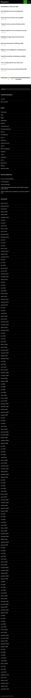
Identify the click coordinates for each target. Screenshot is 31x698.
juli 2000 (3, 649)
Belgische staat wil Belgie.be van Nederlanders (13, 49)
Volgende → (19, 79)
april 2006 (3, 454)
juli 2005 (3, 480)
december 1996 (5, 683)
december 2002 (5, 567)
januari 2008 (4, 401)
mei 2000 (3, 655)
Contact (3, 99)
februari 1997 (4, 680)
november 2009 (5, 353)
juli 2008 (3, 384)
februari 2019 (4, 203)
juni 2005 (3, 482)
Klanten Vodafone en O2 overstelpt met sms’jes (14, 30)
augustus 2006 (4, 443)
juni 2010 (3, 336)
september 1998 (5, 674)
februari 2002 (4, 595)
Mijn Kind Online (5, 143)
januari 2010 (4, 347)
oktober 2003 (4, 539)
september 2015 (5, 217)
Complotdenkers (5, 181)
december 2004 (5, 499)
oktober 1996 (4, 686)
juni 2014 (3, 242)
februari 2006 (4, 460)
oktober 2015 (4, 214)
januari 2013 (4, 271)
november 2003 (5, 536)
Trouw (2, 154)
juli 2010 (3, 333)
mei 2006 (3, 451)
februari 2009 (4, 369)
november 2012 (5, 276)
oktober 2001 (4, 607)
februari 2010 (4, 344)
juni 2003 (3, 550)
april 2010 (3, 341)
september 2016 (5, 206)
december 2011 (5, 299)
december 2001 (5, 601)
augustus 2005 (4, 477)
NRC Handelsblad (5, 148)
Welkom (3, 165)
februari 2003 (4, 562)
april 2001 (3, 624)
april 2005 (3, 488)
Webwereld (4, 163)
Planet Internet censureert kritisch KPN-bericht (14, 69)
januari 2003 (4, 564)
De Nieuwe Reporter (6, 129)
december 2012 (5, 273)
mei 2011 (3, 310)
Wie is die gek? (4, 101)
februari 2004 (4, 528)
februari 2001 (4, 629)
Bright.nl (3, 123)
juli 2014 (3, 240)
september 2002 (5, 576)
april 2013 (3, 265)
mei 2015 (3, 223)
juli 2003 (3, 547)
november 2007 (5, 406)
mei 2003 (3, 553)
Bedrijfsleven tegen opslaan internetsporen (12, 37)
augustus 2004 (4, 511)
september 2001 (5, 610)
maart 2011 (4, 313)
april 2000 (3, 658)
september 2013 (5, 257)
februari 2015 (4, 228)
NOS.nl (2, 146)
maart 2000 (4, 660)
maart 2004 (4, 525)
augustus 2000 (4, 646)
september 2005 (5, 474)
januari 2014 (4, 248)
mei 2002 (3, 587)
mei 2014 (3, 245)
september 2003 (5, 542)
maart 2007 (4, 426)
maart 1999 (4, 672)
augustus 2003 (4, 545)
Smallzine (3, 151)
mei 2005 (3, 485)
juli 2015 (3, 220)
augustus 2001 (4, 612)
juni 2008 (3, 386)
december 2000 (5, 635)
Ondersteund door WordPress (7, 696)
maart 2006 (4, 457)
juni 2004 (3, 516)
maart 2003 (4, 559)
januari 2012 (4, 296)
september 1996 (5, 689)
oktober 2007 (4, 409)
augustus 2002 (4, 578)
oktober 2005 (4, 471)
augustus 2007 (4, 415)
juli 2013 (3, 259)
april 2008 (3, 392)
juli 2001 (3, 615)
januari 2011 (4, 319)
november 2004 (5, 502)
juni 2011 (3, 307)
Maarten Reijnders (5, 184)
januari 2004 (4, 530)
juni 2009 (3, 361)
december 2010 (5, 321)
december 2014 (5, 234)
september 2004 (5, 508)
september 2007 (5, 412)
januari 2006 (4, 463)
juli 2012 (3, 282)
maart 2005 (4, 491)
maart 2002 (4, 593)
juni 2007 (3, 420)
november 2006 (5, 434)
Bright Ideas (4, 120)
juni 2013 (3, 262)
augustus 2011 (4, 305)
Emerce (3, 137)
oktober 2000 (4, 641)
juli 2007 (3, 418)
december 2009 (5, 350)
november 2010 (5, 324)
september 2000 (5, 643)
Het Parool (3, 140)
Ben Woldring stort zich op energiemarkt (12, 11)
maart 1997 (4, 677)
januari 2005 (4, 497)
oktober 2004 (4, 505)
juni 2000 (3, 652)
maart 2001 (4, 626)
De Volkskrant (4, 134)
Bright (2, 117)
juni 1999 (3, 666)
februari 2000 (4, 663)
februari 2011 (4, 316)
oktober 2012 (4, 279)
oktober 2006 (4, 437)
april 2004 (3, 522)
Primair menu (29, 2)
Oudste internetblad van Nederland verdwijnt (13, 56)
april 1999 (3, 669)
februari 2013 (4, 268)
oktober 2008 (4, 378)
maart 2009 (4, 367)
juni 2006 (3, 449)
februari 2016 (4, 211)
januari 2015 (4, 231)
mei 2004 (3, 519)
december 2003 (5, 533)
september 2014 (5, 237)
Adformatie (4, 112)
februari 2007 (4, 429)
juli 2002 (3, 581)
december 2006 (5, 432)
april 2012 (3, 288)
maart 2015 (4, 225)
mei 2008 (3, 389)
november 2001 (5, 604)
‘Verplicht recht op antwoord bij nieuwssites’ (13, 24)
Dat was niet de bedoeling (7, 178)
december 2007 (5, 403)
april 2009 (3, 364)
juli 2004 (3, 514)
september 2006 (5, 440)
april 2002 (3, 590)
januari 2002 (4, 598)
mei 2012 (3, 285)
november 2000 (5, 638)
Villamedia (3, 157)
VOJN (2, 160)
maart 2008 (4, 395)
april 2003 (3, 556)
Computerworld (5, 126)
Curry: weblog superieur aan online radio (12, 62)
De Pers (3, 131)
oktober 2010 (4, 327)
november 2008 (5, 375)
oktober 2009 (4, 355)
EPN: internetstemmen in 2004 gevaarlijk (12, 43)
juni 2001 (3, 618)
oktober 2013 (4, 254)
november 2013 (5, 251)
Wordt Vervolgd (5, 168)
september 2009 (5, 358)
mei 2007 (3, 423)
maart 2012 (4, 290)
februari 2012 (4, 293)
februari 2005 (4, 494)
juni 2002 (3, 584)
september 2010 (5, 330)
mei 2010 (3, 338)
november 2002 (5, 570)
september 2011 (5, 302)
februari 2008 (4, 398)
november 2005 (5, 468)
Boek (2, 115)
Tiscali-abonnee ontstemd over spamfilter (12, 17)
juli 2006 (3, 446)
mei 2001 (3, 621)
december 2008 (5, 372)
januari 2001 (4, 632)
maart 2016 (4, 209)
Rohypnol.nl (4, 2)
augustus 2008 (4, 381)
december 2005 (5, 466)
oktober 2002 (4, 573)
